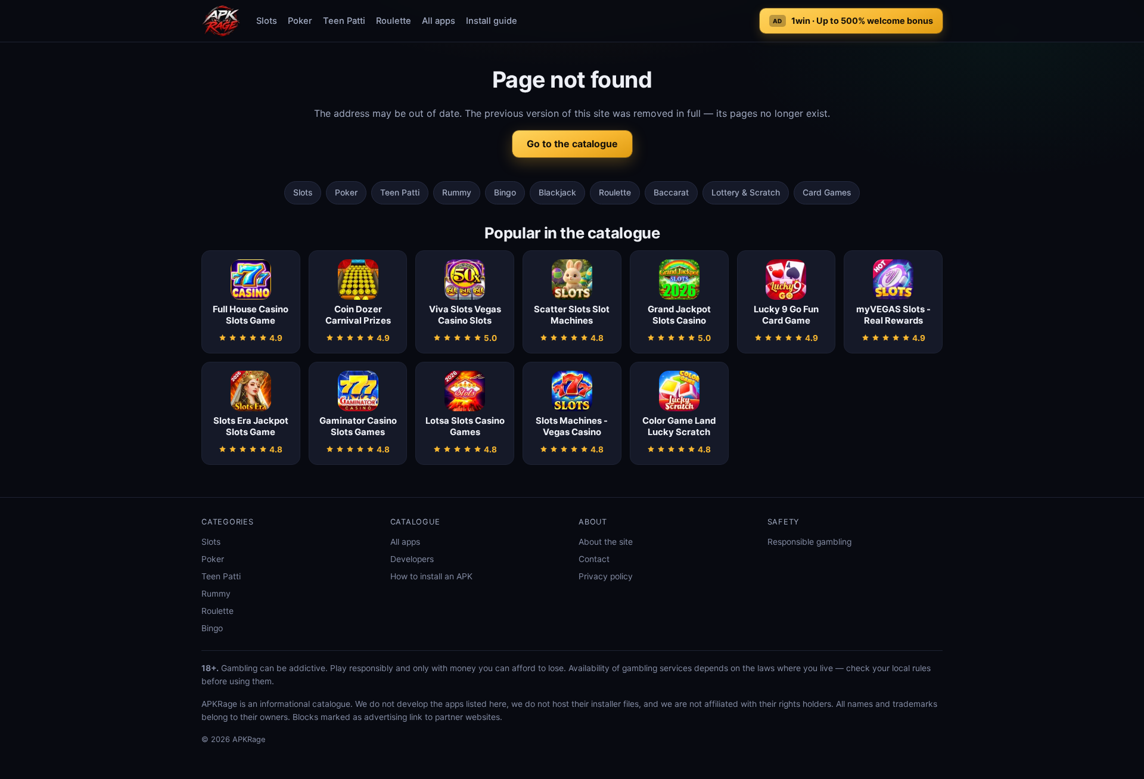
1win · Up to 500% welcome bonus (853, 20)
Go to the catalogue (572, 144)
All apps (438, 20)
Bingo (505, 192)
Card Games (827, 192)
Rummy (456, 192)
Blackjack (557, 192)
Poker (300, 20)
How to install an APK (431, 576)
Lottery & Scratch (745, 192)
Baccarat (671, 192)
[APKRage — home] (221, 20)
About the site (606, 542)
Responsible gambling (809, 542)
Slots (266, 20)
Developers (412, 559)
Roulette (393, 20)
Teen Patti (344, 20)
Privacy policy (606, 576)
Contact (594, 559)
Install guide (491, 20)
